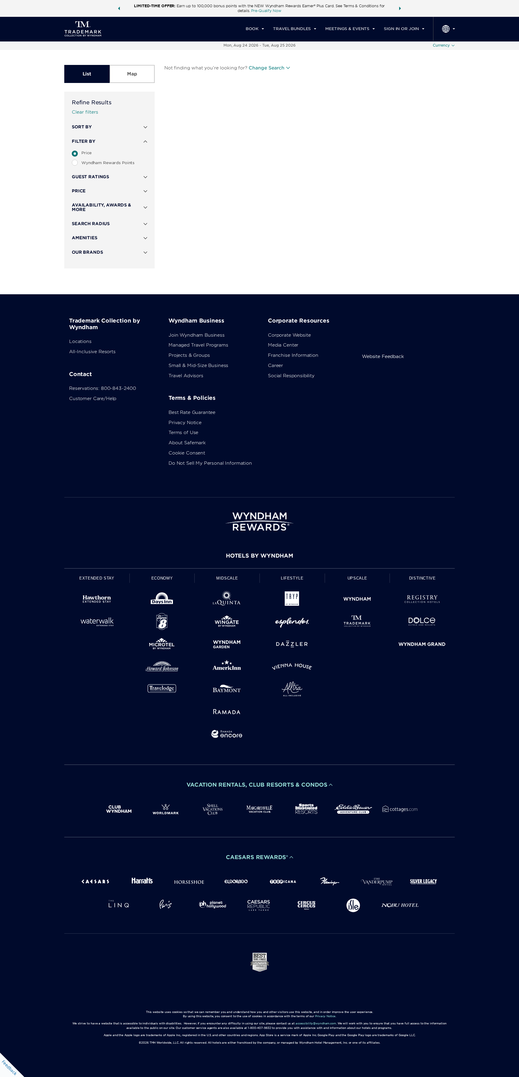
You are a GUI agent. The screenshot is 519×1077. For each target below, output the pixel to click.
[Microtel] (162, 645)
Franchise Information (293, 355)
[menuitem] (255, 29)
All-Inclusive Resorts (92, 351)
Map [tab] (132, 74)
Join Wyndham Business (196, 335)
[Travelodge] (162, 690)
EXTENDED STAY (96, 578)
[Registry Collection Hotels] (422, 600)
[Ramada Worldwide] (226, 712)
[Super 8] (162, 623)
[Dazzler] (292, 645)
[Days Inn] (162, 600)
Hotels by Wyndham (259, 555)
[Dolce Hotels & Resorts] (422, 623)
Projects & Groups (189, 355)
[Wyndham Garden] (226, 645)
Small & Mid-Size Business (198, 365)
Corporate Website (289, 335)
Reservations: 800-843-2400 (102, 388)
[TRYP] (292, 600)
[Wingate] (226, 623)
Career (275, 365)
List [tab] (87, 74)
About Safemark (187, 442)
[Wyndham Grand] (422, 645)
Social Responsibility (291, 375)
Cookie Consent (186, 453)
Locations (80, 341)
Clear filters (85, 112)
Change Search (266, 68)
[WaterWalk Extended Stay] (96, 623)
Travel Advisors (185, 375)
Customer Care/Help (92, 398)
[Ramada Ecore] (226, 735)
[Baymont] (226, 690)
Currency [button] (441, 45)
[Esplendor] (292, 623)
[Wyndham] (357, 600)
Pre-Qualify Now (266, 10)
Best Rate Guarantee (191, 412)
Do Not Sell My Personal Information (210, 463)
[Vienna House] (292, 668)
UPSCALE (357, 578)
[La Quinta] (226, 600)
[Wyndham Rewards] (259, 521)
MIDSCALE (227, 578)
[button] (119, 8)
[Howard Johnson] (162, 668)
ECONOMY (162, 578)
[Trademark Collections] (357, 623)
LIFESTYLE (292, 578)
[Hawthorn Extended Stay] (96, 600)
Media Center (283, 345)
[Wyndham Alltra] (292, 690)
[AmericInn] (226, 668)
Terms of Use (183, 432)
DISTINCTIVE (422, 578)
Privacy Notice (185, 422)
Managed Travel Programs (198, 345)
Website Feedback (383, 356)
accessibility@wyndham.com (316, 1023)
